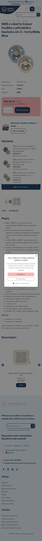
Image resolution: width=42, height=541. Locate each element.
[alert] (21, 270)
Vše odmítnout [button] (21, 279)
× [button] (36, 256)
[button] (21, 283)
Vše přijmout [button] (21, 274)
